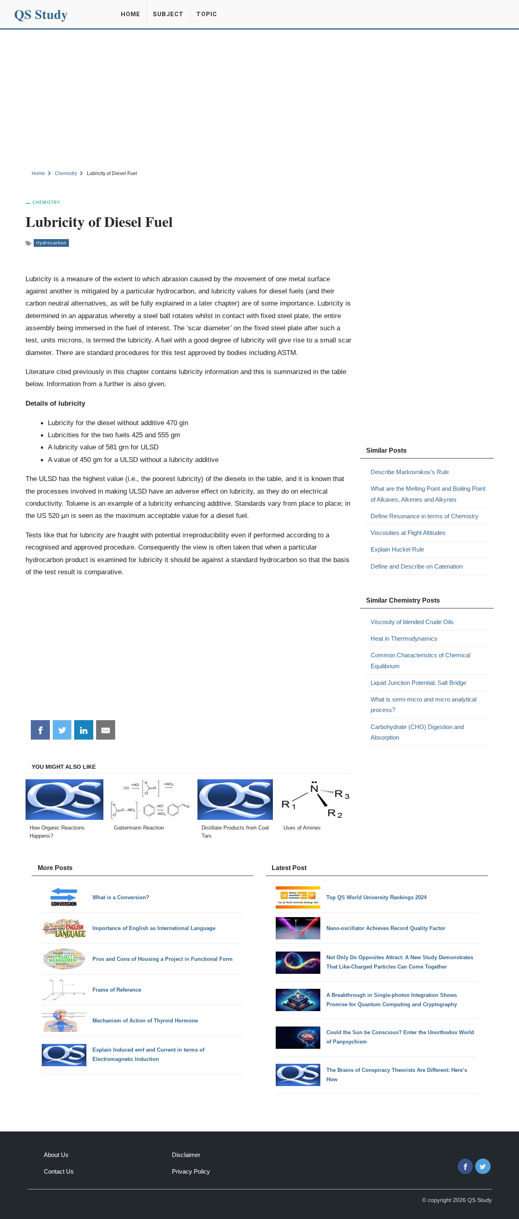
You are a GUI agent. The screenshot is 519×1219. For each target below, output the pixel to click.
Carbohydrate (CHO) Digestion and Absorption (417, 732)
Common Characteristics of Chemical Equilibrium (420, 660)
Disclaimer (186, 1154)
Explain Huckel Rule (397, 549)
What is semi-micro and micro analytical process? (423, 704)
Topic (206, 14)
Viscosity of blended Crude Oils (412, 621)
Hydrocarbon (51, 242)
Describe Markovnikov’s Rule (410, 471)
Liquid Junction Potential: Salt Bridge (418, 682)
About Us (56, 1154)
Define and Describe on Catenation (417, 566)
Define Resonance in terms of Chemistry (424, 516)
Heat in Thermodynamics (404, 638)
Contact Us (59, 1171)
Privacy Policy (191, 1171)
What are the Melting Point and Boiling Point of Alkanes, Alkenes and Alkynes (428, 494)
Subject (168, 14)
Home (130, 14)
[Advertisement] (259, 98)
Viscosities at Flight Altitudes (408, 532)
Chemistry (46, 202)
